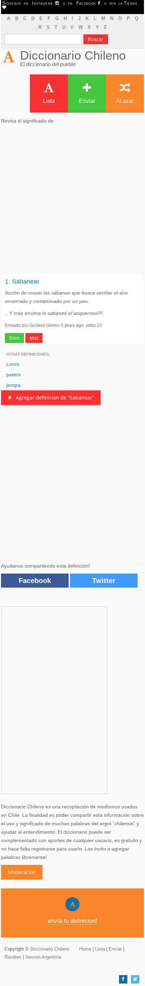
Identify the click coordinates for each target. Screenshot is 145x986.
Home (85, 949)
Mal (34, 338)
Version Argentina (43, 957)
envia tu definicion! (72, 921)
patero (13, 374)
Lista (49, 101)
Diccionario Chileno (73, 55)
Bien (14, 338)
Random (13, 957)
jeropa (13, 385)
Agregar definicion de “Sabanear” (53, 397)
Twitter (103, 580)
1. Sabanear (22, 281)
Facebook (35, 580)
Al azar (125, 101)
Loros (12, 364)
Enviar (87, 101)
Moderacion (22, 872)
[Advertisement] (72, 200)
